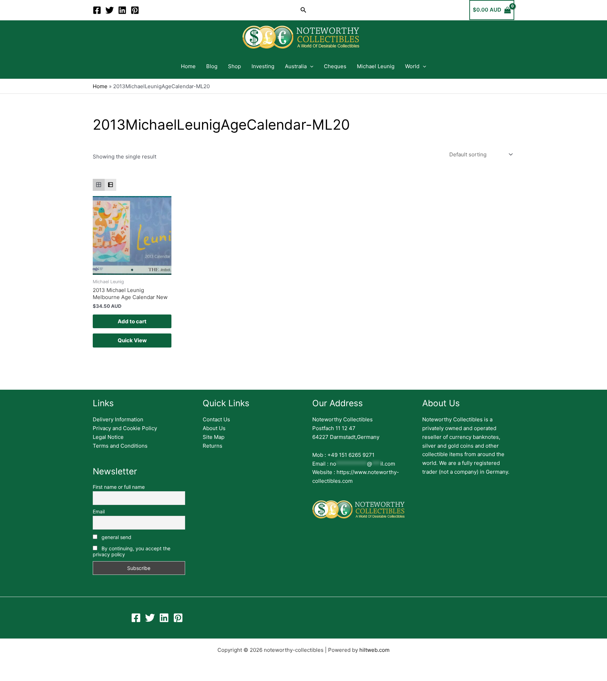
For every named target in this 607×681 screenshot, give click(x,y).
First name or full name (119, 487)
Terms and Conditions (120, 445)
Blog (211, 66)
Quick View (132, 340)
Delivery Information (118, 419)
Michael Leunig (375, 66)
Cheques (335, 66)
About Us (214, 428)
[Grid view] (99, 185)
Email (99, 511)
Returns (212, 445)
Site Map (213, 437)
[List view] (111, 185)
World (412, 66)
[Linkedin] (122, 10)
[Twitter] (109, 10)
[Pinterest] (135, 10)
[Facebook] (97, 10)
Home (188, 66)
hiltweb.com (374, 650)
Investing (263, 66)
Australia (296, 66)
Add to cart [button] (132, 321)
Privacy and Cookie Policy (125, 428)
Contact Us (216, 419)
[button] (303, 10)
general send (115, 537)
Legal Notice (108, 437)
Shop (234, 66)
